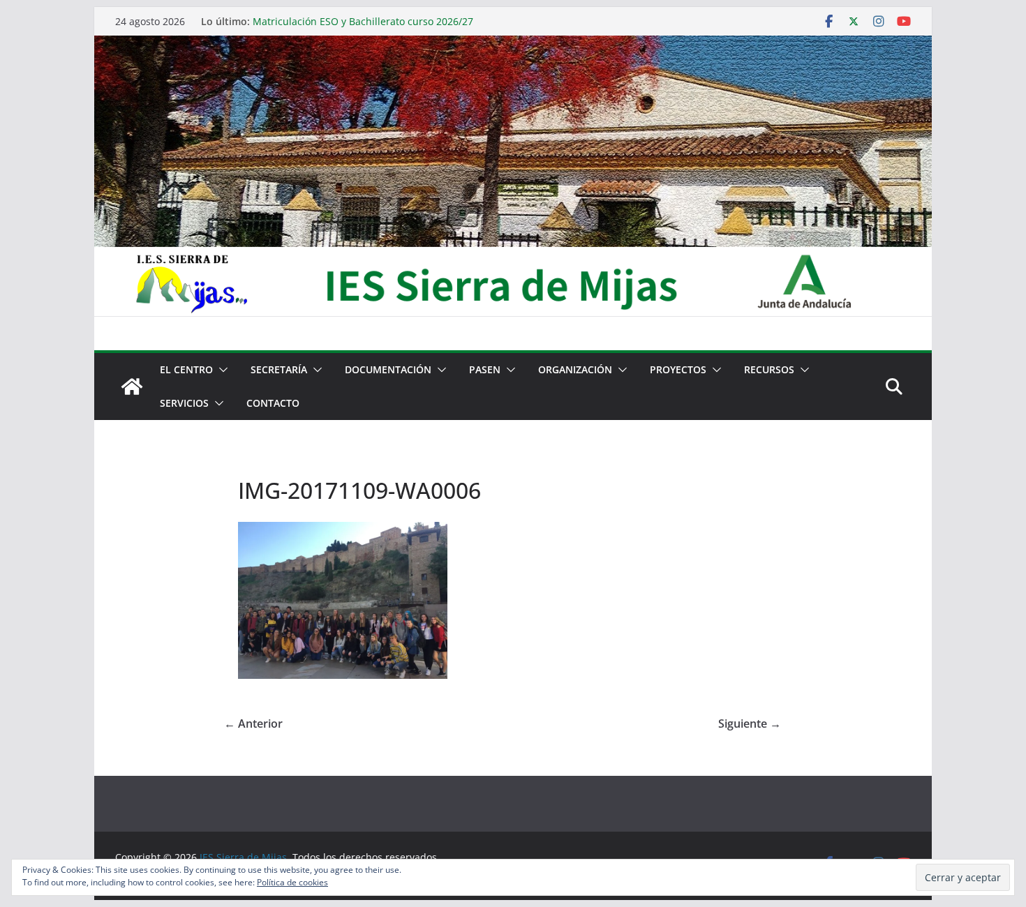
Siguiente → (749, 723)
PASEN (484, 369)
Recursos (769, 369)
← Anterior (253, 723)
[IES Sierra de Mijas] (513, 45)
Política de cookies (292, 882)
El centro (186, 369)
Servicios (184, 403)
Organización (575, 369)
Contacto (272, 403)
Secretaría (279, 369)
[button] (220, 370)
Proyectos (678, 369)
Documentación (388, 369)
